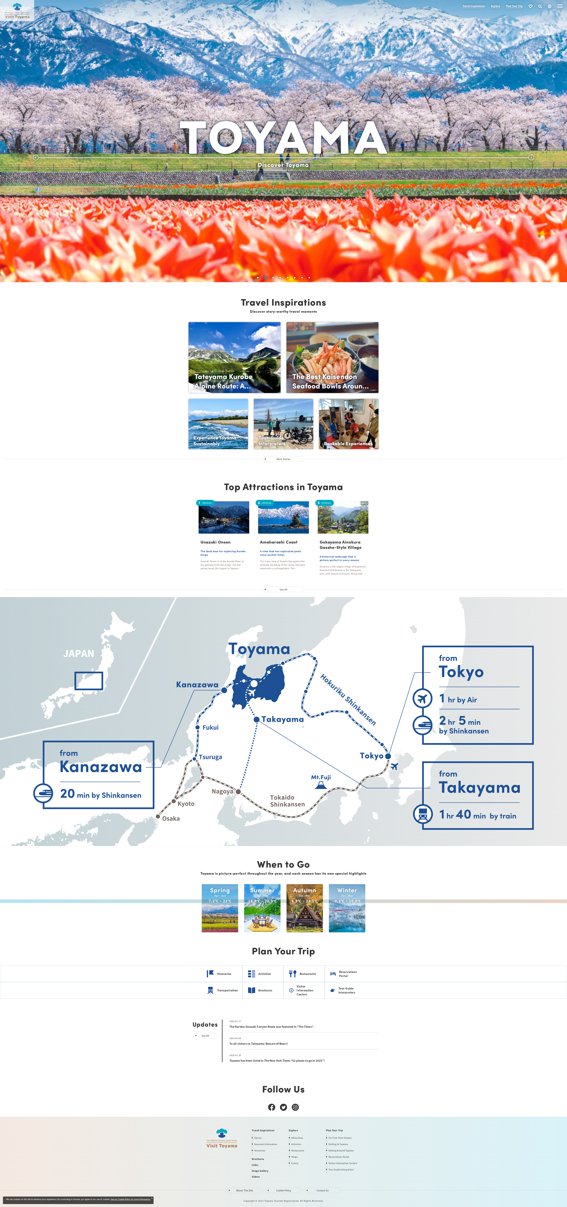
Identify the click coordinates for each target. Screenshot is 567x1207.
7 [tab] (302, 277)
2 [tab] (265, 277)
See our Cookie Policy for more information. (131, 1199)
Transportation (227, 990)
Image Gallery (260, 1170)
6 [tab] (294, 278)
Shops (294, 1156)
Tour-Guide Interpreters (346, 990)
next (531, 157)
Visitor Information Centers (305, 990)
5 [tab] (286, 277)
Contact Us (322, 1190)
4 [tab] (279, 277)
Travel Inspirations (474, 6)
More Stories (283, 459)
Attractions (297, 1137)
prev (36, 157)
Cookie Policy (283, 1190)
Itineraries (224, 974)
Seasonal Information (265, 1144)
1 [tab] (257, 277)
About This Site (244, 1190)
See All (283, 589)
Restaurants (308, 974)
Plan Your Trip (514, 6)
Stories (258, 1137)
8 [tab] (309, 277)
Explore (495, 6)
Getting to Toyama (338, 1144)
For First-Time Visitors (340, 1137)
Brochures (265, 990)
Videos (256, 1176)
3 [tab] (272, 277)
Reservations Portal (348, 974)
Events (294, 1163)
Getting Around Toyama (341, 1150)
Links (255, 1165)
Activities (264, 974)
